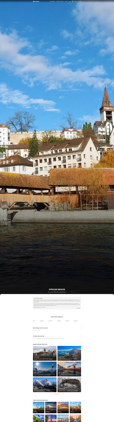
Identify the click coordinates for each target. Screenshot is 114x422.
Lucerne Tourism (61, 338)
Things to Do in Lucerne (53, 338)
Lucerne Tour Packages (45, 338)
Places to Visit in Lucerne (37, 338)
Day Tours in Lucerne (36, 330)
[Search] (73, 1)
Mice (70, 1)
